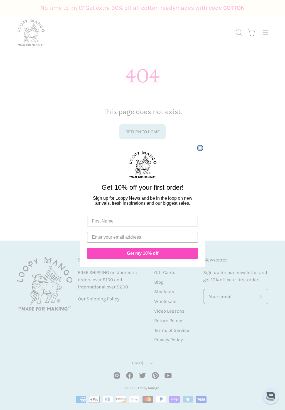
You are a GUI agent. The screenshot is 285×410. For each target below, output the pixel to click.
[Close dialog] (200, 148)
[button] (271, 396)
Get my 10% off (142, 253)
